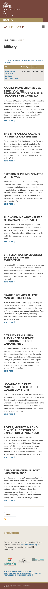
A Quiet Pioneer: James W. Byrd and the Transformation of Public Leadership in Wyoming (24, 92)
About (5, 4)
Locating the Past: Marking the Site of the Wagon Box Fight (21, 387)
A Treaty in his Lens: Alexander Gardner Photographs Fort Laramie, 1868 (19, 339)
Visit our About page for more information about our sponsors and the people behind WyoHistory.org (22, 573)
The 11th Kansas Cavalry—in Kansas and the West (23, 135)
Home (5, 2)
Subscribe (7, 6)
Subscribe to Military (5, 519)
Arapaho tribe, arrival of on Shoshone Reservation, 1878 (11, 75)
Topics (13, 40)
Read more (8, 121)
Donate (6, 20)
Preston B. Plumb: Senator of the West (23, 175)
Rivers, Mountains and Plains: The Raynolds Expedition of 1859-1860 (21, 430)
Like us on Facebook (11, 10)
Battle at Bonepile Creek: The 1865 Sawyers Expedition (23, 257)
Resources (7, 8)
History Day (8, 15)
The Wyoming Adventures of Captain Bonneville (23, 218)
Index (5, 12)
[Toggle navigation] (43, 27)
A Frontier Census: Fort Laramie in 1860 (22, 471)
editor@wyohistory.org (29, 544)
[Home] (18, 27)
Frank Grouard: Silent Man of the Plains (21, 296)
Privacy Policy (8, 586)
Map (4, 13)
